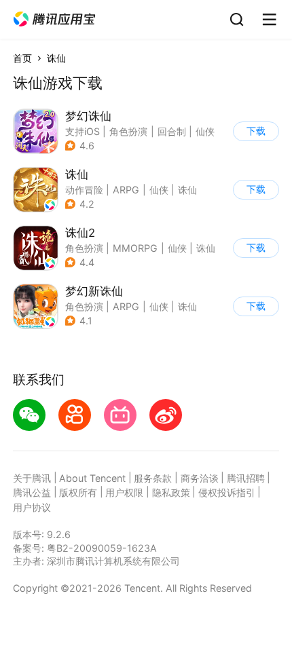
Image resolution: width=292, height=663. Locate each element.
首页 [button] (22, 58)
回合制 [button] (172, 131)
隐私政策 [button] (171, 492)
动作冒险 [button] (84, 189)
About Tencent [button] (92, 478)
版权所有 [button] (78, 492)
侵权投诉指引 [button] (226, 492)
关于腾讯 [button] (32, 478)
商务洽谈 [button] (200, 478)
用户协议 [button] (32, 507)
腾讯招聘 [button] (246, 478)
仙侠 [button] (205, 131)
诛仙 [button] (187, 189)
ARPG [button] (126, 189)
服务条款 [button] (153, 478)
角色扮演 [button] (128, 131)
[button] (54, 19)
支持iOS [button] (82, 131)
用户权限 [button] (124, 492)
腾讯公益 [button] (32, 492)
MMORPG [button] (135, 248)
